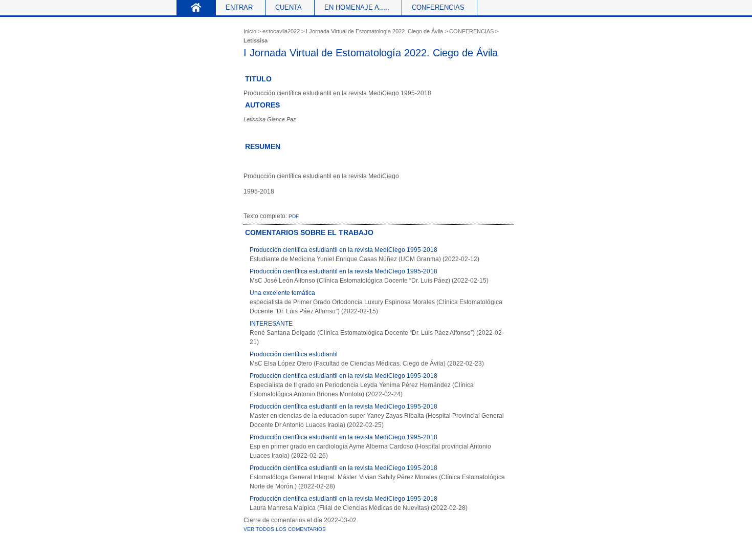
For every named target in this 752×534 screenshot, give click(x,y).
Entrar (239, 7)
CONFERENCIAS (471, 31)
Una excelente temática (282, 292)
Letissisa (256, 40)
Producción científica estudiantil (294, 354)
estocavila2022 (281, 31)
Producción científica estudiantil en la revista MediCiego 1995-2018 (343, 249)
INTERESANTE (271, 323)
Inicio (196, 7)
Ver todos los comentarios (285, 529)
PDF (294, 216)
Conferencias (438, 7)
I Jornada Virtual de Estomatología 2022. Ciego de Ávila (374, 31)
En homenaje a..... (356, 7)
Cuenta (288, 7)
